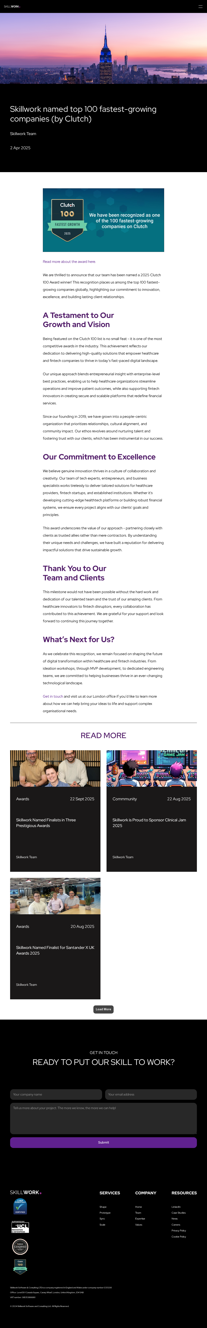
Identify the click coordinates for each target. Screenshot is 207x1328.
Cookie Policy (179, 1236)
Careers (176, 1224)
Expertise (140, 1218)
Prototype (105, 1212)
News (174, 1218)
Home (138, 1207)
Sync (102, 1218)
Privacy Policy (179, 1230)
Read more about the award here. (70, 261)
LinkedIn (176, 1207)
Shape (103, 1207)
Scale (102, 1224)
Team (138, 1212)
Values (138, 1224)
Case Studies (179, 1212)
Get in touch (53, 696)
